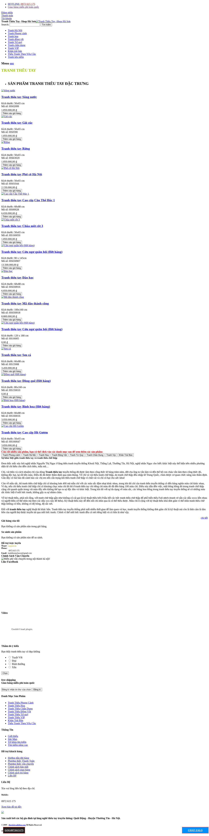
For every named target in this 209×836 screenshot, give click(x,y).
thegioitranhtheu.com (17, 825)
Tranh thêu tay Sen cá (16, 355)
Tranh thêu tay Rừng (15, 148)
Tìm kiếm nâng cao (18, 745)
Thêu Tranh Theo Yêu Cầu (22, 723)
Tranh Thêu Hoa (16, 705)
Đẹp (14, 660)
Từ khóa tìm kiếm (17, 742)
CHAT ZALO (195, 830)
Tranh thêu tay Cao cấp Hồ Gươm (24, 432)
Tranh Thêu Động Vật (19, 711)
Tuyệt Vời (17, 657)
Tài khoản (6, 18)
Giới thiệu (13, 736)
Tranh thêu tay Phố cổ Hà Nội (21, 174)
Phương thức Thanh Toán (21, 760)
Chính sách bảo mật (18, 766)
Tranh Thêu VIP (16, 717)
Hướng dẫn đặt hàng (18, 758)
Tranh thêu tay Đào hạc (17, 277)
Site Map (12, 739)
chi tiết (204, 517)
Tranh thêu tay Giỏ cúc (16, 122)
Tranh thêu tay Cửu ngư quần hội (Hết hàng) (31, 252)
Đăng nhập (7, 12)
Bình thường (18, 664)
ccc (12, 63)
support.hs (12, 546)
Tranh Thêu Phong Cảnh (20, 702)
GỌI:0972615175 (14, 830)
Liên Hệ (12, 775)
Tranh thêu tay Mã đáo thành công (25, 303)
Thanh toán (7, 15)
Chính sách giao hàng (19, 769)
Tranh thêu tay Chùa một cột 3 (22, 226)
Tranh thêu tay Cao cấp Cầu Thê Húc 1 (28, 200)
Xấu (14, 667)
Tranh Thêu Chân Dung (20, 708)
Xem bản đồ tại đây (11, 806)
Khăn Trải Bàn (15, 720)
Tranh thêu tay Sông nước (19, 97)
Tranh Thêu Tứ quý (18, 714)
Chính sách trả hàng (18, 772)
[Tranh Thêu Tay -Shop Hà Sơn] (53, 21)
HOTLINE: (21, 4)
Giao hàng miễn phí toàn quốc (23, 7)
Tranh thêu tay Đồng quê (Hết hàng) (26, 381)
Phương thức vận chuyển (21, 763)
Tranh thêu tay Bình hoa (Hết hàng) (25, 406)
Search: (5, 24)
